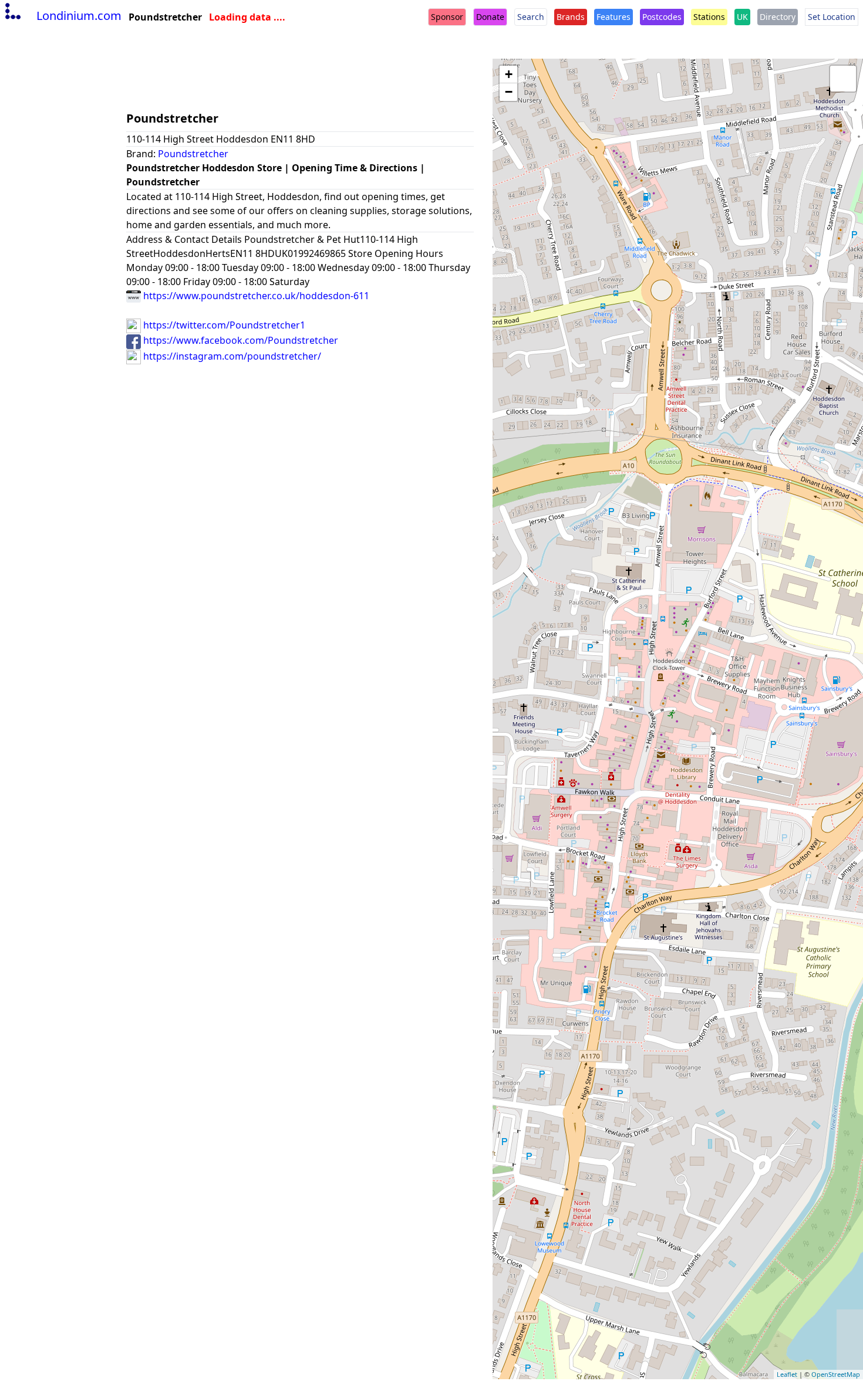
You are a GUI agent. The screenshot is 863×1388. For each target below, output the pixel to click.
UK (742, 16)
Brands (571, 16)
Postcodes (662, 16)
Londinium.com (79, 15)
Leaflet (787, 1374)
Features (613, 16)
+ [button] (509, 74)
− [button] (509, 91)
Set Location (831, 16)
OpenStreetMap (835, 1374)
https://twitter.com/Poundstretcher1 (223, 325)
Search (530, 16)
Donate (490, 16)
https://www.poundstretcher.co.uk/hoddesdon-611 (255, 295)
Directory (777, 16)
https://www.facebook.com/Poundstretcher (239, 340)
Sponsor (447, 16)
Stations (709, 16)
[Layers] (843, 79)
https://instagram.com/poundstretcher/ (231, 356)
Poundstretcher (193, 153)
